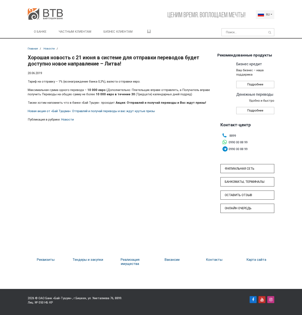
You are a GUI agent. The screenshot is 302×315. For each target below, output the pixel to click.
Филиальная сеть (239, 168)
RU (268, 14)
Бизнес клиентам (118, 31)
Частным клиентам (75, 31)
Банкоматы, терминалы (244, 182)
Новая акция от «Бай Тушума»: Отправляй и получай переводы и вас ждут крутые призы (91, 111)
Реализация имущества (130, 262)
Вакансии (172, 260)
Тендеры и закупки (88, 260)
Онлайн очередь (238, 208)
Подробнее (255, 84)
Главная (33, 48)
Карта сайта (256, 260)
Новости (49, 48)
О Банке (40, 31)
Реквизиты (46, 260)
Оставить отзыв (238, 195)
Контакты (214, 260)
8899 (118, 298)
